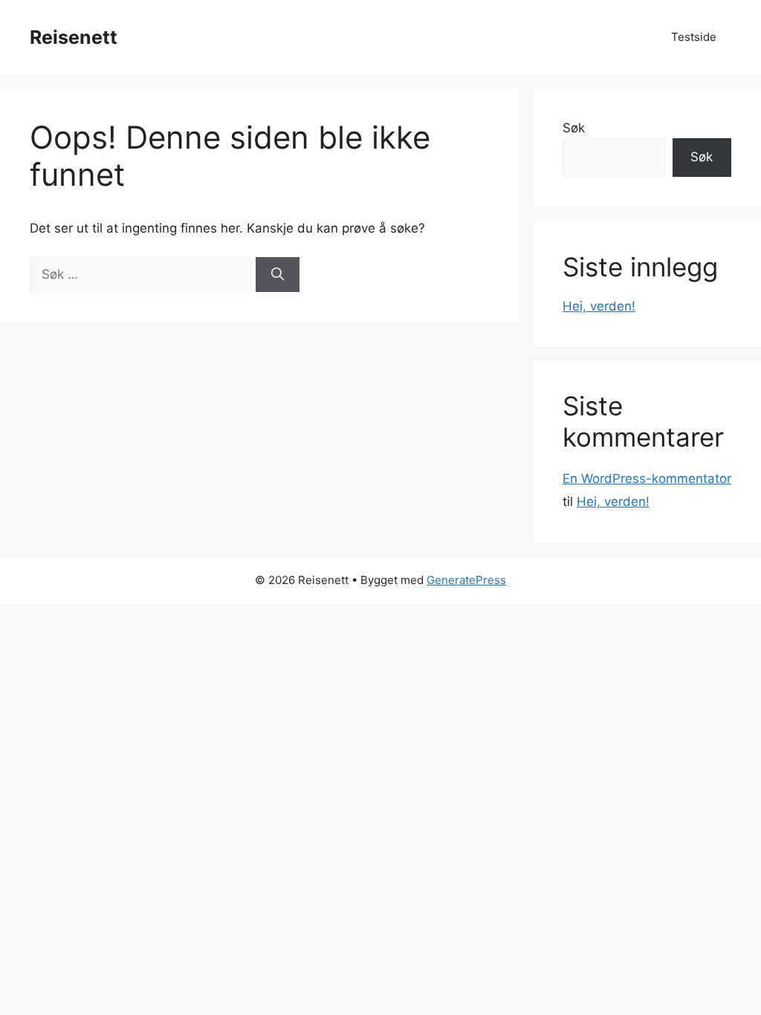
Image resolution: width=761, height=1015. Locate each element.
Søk (574, 127)
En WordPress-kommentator (647, 478)
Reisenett (73, 37)
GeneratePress (466, 580)
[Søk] (277, 275)
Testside (693, 37)
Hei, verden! (599, 306)
